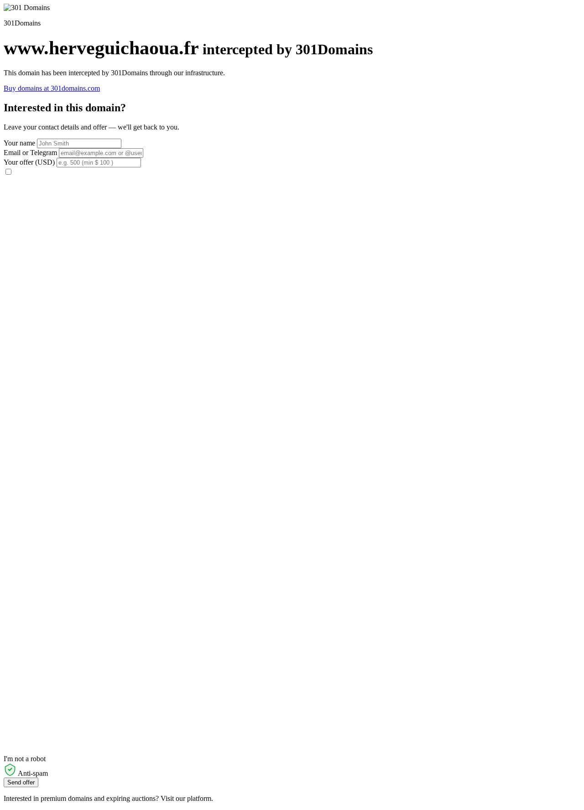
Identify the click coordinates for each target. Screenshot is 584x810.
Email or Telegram (30, 152)
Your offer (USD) (29, 162)
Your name (19, 143)
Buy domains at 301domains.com (52, 88)
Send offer (21, 782)
